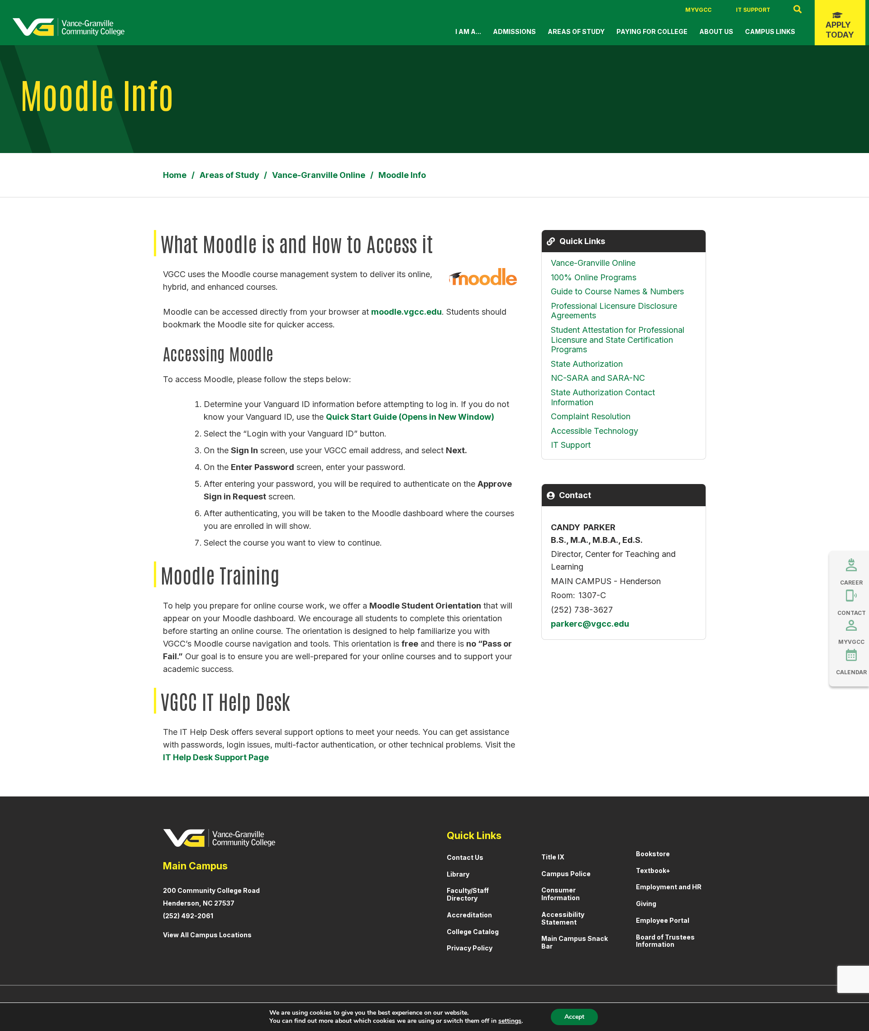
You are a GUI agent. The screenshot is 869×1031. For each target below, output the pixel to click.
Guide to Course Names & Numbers (617, 291)
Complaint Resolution (590, 416)
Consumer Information (560, 894)
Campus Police (566, 874)
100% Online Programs (593, 277)
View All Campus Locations (207, 935)
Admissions (514, 31)
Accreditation (469, 915)
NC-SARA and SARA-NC (598, 378)
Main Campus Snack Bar (574, 942)
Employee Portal (662, 920)
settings (509, 1021)
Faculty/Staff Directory (468, 894)
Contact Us (465, 857)
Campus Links (770, 31)
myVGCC (698, 9)
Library (458, 874)
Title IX (552, 857)
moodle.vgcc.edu (406, 311)
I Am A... (468, 31)
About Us (716, 31)
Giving (646, 903)
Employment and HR (669, 887)
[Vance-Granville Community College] (68, 27)
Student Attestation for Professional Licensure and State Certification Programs (617, 339)
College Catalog (473, 931)
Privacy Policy (469, 948)
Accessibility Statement (562, 918)
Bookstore (653, 854)
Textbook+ (653, 870)
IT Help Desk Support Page (216, 757)
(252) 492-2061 (188, 916)
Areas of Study (576, 31)
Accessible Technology (594, 431)
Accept (574, 1016)
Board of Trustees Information (665, 941)
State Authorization (587, 364)
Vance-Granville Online (593, 263)
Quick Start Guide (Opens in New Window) (410, 417)
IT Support (753, 9)
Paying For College (652, 31)
